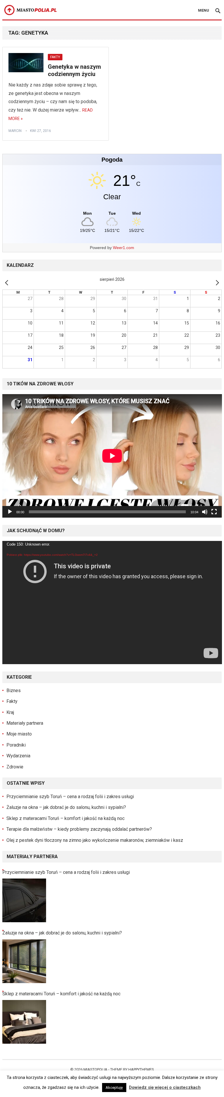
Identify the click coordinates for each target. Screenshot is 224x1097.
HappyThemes (141, 1069)
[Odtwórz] (10, 512)
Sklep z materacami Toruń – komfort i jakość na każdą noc (65, 818)
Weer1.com (123, 247)
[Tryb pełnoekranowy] (214, 512)
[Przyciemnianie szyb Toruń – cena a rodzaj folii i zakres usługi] (24, 900)
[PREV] (7, 282)
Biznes (13, 690)
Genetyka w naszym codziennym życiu (74, 70)
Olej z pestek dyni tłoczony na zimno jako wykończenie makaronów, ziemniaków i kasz (94, 840)
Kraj (10, 712)
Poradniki (16, 745)
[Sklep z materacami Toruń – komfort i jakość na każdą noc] (24, 1022)
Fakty (55, 57)
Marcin (15, 131)
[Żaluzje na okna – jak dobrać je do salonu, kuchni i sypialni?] (24, 961)
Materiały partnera (24, 723)
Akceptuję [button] (114, 1087)
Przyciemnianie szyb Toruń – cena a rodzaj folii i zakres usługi (70, 796)
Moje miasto (19, 734)
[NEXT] (216, 282)
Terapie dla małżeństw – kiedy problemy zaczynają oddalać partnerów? (79, 829)
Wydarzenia (18, 756)
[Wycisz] (205, 512)
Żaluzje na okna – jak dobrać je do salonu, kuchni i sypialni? (66, 807)
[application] (112, 455)
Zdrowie (14, 767)
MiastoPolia (95, 1069)
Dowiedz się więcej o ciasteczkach (165, 1087)
